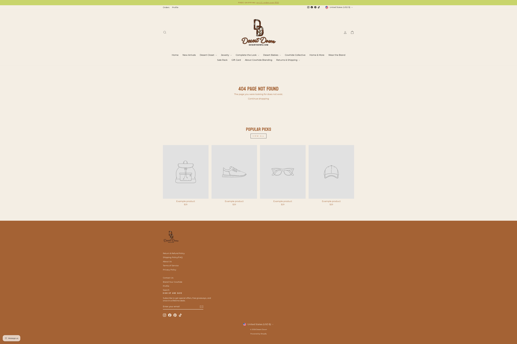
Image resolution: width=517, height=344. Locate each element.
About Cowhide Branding (258, 60)
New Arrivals (189, 55)
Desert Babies (271, 55)
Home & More (317, 55)
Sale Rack (222, 60)
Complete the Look (246, 55)
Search (166, 290)
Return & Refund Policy (174, 253)
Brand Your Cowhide (172, 282)
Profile (175, 7)
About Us (167, 261)
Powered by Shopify (258, 334)
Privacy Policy (169, 270)
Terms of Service (171, 265)
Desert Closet (207, 55)
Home (175, 55)
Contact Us (168, 278)
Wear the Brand (336, 55)
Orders (166, 7)
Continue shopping (258, 98)
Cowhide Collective (295, 55)
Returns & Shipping (287, 60)
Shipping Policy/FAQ (173, 257)
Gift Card (236, 60)
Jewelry (225, 55)
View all (258, 136)
